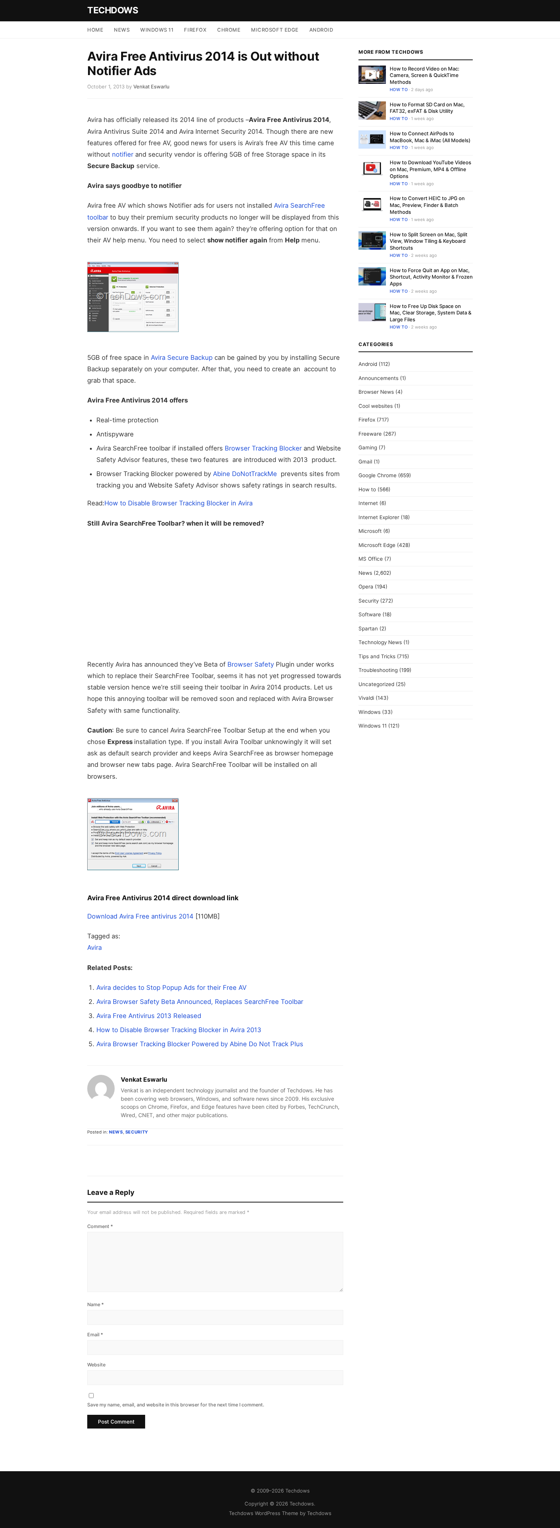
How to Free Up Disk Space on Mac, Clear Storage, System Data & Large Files (431, 312)
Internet (368, 503)
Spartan (368, 628)
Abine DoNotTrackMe (245, 474)
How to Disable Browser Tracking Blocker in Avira (178, 503)
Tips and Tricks (376, 656)
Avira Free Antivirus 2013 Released (148, 1016)
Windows (369, 712)
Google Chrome (377, 475)
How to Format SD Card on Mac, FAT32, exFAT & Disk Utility (427, 107)
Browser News (376, 392)
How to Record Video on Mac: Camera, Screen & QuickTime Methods (424, 75)
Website (96, 1365)
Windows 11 (156, 30)
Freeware (370, 434)
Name (95, 1304)
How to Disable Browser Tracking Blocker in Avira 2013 (178, 1030)
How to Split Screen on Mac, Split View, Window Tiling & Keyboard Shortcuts (428, 241)
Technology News (380, 642)
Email (95, 1334)
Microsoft (370, 531)
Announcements (378, 378)
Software (369, 614)
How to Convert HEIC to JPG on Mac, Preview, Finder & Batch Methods (427, 205)
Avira (94, 947)
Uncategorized (376, 684)
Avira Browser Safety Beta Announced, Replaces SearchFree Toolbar (199, 1001)
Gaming (367, 447)
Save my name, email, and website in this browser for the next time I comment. (175, 1405)
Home (95, 30)
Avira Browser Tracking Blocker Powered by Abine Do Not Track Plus (199, 1044)
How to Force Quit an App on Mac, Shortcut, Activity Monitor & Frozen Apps (431, 277)
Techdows (112, 10)
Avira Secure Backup (182, 357)
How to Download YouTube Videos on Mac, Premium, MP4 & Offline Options (430, 169)
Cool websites (375, 406)
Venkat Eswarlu (144, 1079)
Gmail (365, 462)
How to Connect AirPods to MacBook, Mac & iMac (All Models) (430, 136)
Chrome (228, 30)
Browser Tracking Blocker (263, 448)
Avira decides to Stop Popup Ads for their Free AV (171, 987)
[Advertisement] (215, 593)
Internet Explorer (378, 517)
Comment (100, 1226)
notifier (122, 154)
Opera (365, 587)
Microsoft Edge (274, 30)
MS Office (370, 559)
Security (136, 1132)
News (122, 30)
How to (399, 89)
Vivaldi (366, 698)
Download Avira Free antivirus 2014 (140, 916)
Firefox (195, 30)
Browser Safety (250, 664)
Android (321, 30)
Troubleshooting (378, 670)
